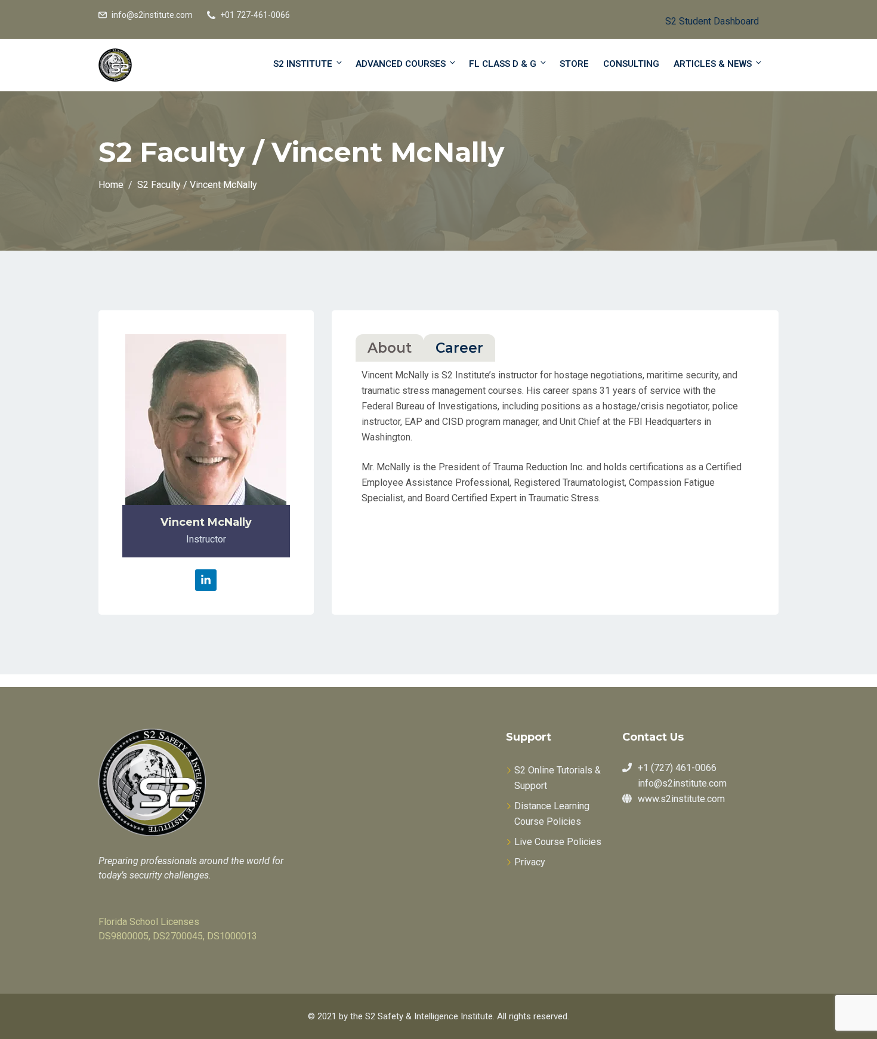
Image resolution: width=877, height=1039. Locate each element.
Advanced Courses (401, 63)
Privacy (529, 862)
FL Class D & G (502, 63)
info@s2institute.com (152, 15)
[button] (702, 19)
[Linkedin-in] (206, 580)
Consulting (631, 63)
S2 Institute (302, 63)
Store (574, 63)
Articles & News (713, 63)
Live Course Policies (557, 841)
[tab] (390, 348)
